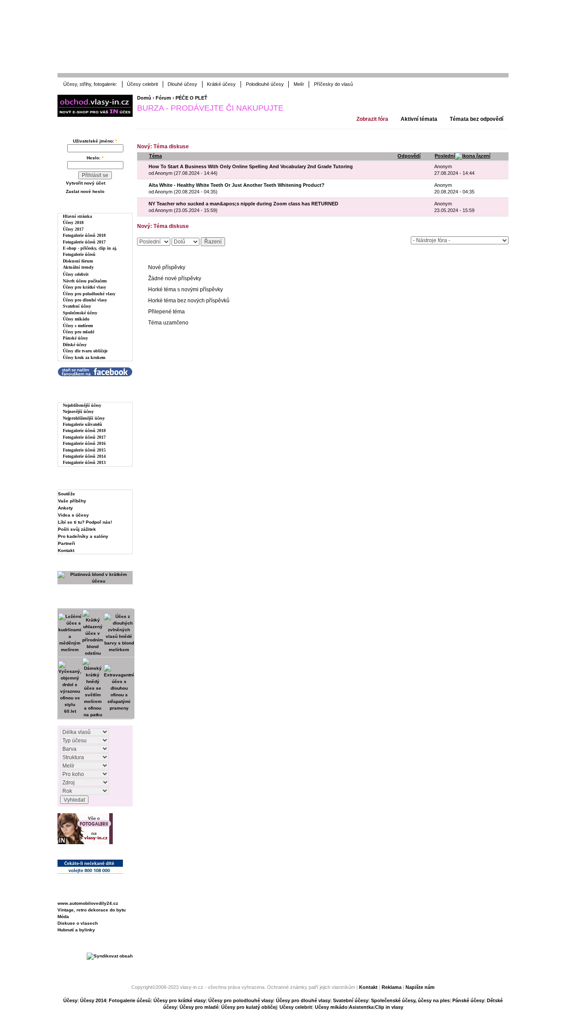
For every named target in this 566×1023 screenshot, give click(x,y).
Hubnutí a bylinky (76, 929)
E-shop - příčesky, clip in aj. (90, 248)
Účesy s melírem (78, 325)
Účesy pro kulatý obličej (249, 1007)
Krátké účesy (221, 84)
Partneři (66, 543)
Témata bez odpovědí (476, 119)
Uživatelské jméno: (95, 141)
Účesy (70, 1000)
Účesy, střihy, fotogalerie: (90, 84)
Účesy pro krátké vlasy (84, 287)
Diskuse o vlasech (77, 923)
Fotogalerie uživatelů (82, 424)
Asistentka (361, 1007)
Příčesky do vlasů (333, 84)
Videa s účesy (73, 515)
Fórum (163, 97)
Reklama (392, 987)
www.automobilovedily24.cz (87, 903)
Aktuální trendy (78, 267)
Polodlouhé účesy (265, 84)
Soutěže (66, 493)
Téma (155, 155)
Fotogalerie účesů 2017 (84, 241)
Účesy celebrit (142, 84)
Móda (63, 916)
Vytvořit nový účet (85, 183)
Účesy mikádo (76, 319)
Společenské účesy (80, 312)
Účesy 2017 (73, 229)
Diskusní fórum (78, 261)
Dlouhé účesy (182, 84)
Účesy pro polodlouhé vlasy (89, 293)
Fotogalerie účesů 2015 (84, 450)
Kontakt (66, 550)
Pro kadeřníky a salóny (83, 536)
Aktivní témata (419, 119)
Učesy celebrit (295, 1007)
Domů (144, 97)
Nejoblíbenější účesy (82, 405)
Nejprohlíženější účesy (84, 418)
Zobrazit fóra (372, 119)
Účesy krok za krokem (84, 357)
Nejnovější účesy (78, 411)
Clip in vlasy (389, 1007)
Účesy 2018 (73, 222)
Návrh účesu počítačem (85, 280)
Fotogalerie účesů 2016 (84, 443)
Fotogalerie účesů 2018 (84, 235)
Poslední (445, 155)
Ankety (65, 508)
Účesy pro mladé (78, 331)
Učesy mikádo (331, 1007)
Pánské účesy (75, 338)
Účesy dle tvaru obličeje (85, 350)
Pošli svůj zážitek (77, 529)
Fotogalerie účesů (79, 254)
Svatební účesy (77, 306)
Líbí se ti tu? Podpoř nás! (85, 522)
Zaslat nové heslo (85, 191)
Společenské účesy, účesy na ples (410, 1000)
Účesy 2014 (93, 1000)
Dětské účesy (75, 344)
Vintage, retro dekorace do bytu (91, 909)
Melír (299, 84)
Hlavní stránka (77, 216)
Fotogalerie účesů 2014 (84, 456)
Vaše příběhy (72, 500)
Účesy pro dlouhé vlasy (85, 299)
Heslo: (95, 157)
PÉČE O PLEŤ (191, 97)
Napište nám (420, 987)
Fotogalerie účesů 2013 (84, 462)
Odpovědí (409, 155)
